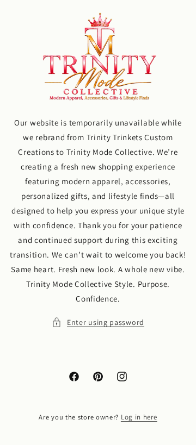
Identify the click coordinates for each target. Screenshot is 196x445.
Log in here (139, 417)
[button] (98, 322)
